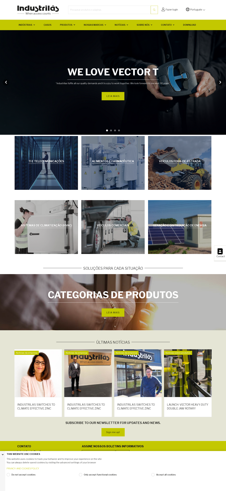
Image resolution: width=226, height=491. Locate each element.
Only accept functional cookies (100, 474)
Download (189, 25)
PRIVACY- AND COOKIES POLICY (23, 468)
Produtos (66, 25)
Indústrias (25, 25)
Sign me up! (113, 432)
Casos (47, 25)
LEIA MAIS (113, 93)
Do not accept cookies (24, 474)
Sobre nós (143, 25)
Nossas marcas (93, 25)
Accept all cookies (166, 474)
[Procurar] (154, 10)
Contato (166, 25)
